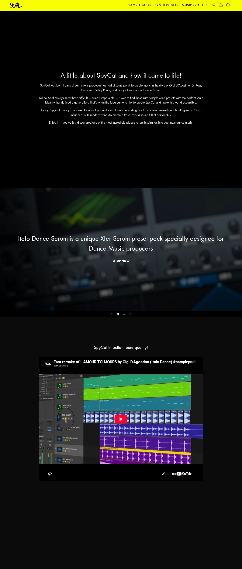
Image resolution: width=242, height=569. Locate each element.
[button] (112, 314)
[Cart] (230, 5)
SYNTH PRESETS (166, 5)
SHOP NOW (121, 261)
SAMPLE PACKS (139, 5)
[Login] (221, 4)
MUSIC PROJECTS (195, 5)
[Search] (214, 4)
